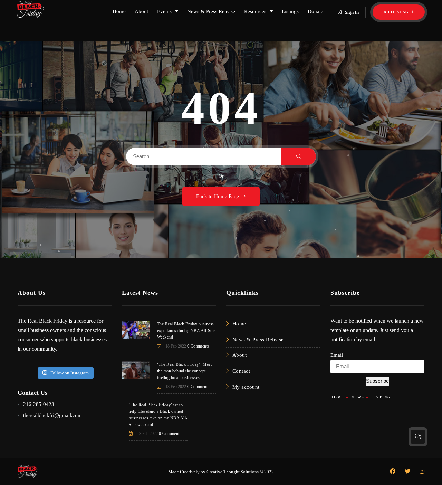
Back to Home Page (218, 196)
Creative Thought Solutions (232, 471)
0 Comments (198, 346)
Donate (315, 11)
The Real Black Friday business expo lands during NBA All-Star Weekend (186, 331)
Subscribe (377, 381)
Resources (255, 11)
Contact (241, 371)
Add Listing (397, 12)
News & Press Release (211, 11)
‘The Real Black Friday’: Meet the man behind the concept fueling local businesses (184, 371)
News (357, 397)
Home (119, 11)
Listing (381, 397)
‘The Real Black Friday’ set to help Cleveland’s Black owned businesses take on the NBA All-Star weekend (158, 414)
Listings (290, 11)
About (141, 11)
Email (336, 355)
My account (246, 387)
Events (164, 11)
